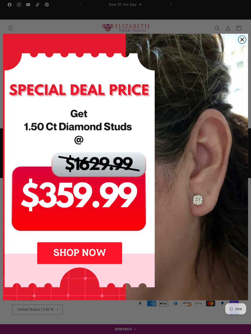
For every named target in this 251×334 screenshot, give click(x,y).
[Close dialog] (242, 40)
